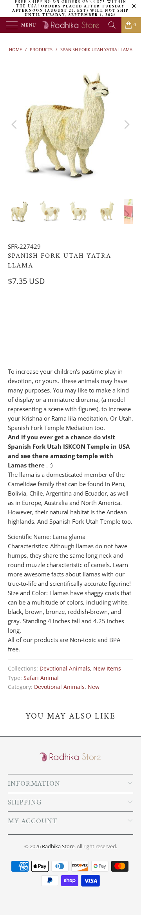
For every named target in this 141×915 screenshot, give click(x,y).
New (93, 686)
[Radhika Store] (70, 25)
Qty (13, 312)
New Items (107, 668)
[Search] (112, 25)
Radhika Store (58, 846)
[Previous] (15, 124)
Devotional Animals (65, 668)
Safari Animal (41, 677)
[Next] (126, 124)
